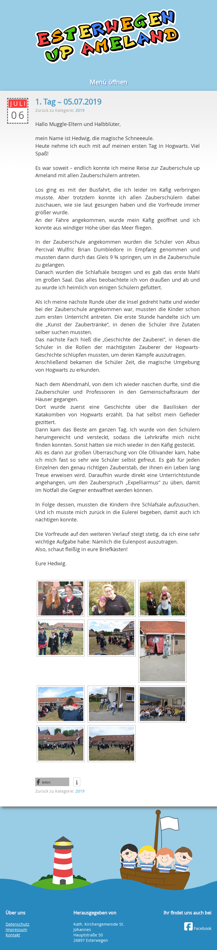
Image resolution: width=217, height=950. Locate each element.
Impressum (16, 929)
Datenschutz (17, 924)
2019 (79, 110)
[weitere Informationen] (76, 780)
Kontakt (13, 935)
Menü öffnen (108, 82)
